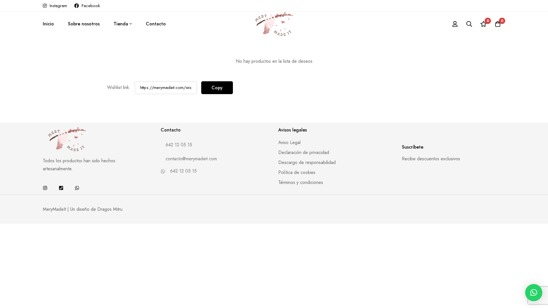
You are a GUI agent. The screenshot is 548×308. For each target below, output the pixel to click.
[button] (533, 292)
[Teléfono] (61, 188)
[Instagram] (45, 188)
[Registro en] (455, 24)
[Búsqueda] (469, 24)
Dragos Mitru (109, 209)
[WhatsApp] (77, 188)
